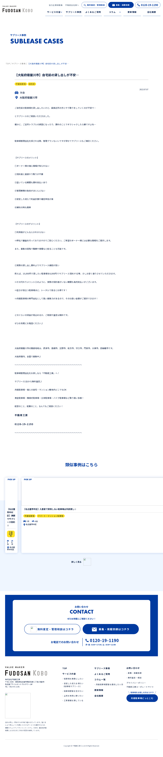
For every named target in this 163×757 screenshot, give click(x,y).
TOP (64, 668)
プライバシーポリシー (136, 682)
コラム (112, 11)
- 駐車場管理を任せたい (73, 691)
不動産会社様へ (72, 5)
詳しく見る (76, 561)
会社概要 (151, 11)
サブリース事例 (73, 11)
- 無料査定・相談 (134, 677)
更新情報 (132, 11)
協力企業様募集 (56, 5)
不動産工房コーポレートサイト (140, 687)
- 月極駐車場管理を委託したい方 (108, 684)
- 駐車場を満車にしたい (73, 678)
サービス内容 (54, 11)
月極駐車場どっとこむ (142, 698)
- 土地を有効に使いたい (73, 695)
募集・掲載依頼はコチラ (114, 629)
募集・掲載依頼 (123, 5)
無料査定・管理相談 (96, 5)
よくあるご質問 (93, 11)
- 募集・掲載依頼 (134, 673)
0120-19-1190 (149, 5)
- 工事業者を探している (73, 700)
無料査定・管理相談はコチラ (55, 629)
